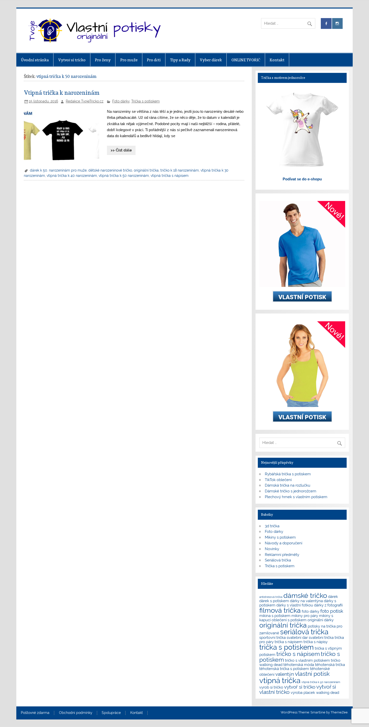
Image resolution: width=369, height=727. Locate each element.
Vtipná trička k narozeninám (61, 92)
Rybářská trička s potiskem (288, 474)
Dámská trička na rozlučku (287, 485)
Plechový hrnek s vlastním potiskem (296, 497)
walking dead (327, 692)
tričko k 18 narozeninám (179, 170)
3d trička (272, 526)
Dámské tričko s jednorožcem (290, 491)
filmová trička (280, 610)
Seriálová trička (278, 560)
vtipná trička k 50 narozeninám (124, 176)
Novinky (272, 549)
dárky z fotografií (328, 605)
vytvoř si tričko (299, 687)
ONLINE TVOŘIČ (245, 60)
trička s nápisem (288, 641)
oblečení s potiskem (289, 619)
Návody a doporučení (283, 543)
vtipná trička (279, 680)
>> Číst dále (121, 150)
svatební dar (297, 637)
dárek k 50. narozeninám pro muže (58, 170)
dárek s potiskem (274, 600)
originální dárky (321, 619)
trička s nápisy (315, 641)
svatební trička (321, 637)
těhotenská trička (330, 664)
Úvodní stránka (35, 60)
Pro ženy (103, 60)
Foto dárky (121, 101)
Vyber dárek (211, 60)
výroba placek (303, 692)
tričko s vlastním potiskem (307, 660)
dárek (333, 596)
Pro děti (154, 60)
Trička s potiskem (145, 101)
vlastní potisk (312, 673)
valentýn (284, 674)
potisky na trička (322, 626)
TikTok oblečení (278, 480)
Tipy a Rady (180, 60)
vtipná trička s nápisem (170, 176)
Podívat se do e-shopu (302, 179)
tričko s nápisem (298, 653)
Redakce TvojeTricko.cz (84, 101)
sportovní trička (272, 637)
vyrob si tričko (271, 687)
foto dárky (310, 611)
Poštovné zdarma (35, 713)
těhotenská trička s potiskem (284, 668)
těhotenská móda (298, 664)
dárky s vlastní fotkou (294, 605)
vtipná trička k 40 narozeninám (72, 176)
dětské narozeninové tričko (110, 170)
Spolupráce (111, 713)
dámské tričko (305, 595)
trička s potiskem (286, 647)
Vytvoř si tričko (72, 60)
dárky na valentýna (306, 600)
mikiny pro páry (304, 615)
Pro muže (129, 60)
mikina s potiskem (274, 615)
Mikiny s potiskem (280, 537)
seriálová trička (304, 632)
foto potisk (331, 611)
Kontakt (277, 60)
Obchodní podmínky (75, 713)
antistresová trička (270, 596)
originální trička (146, 170)
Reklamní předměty (282, 554)
